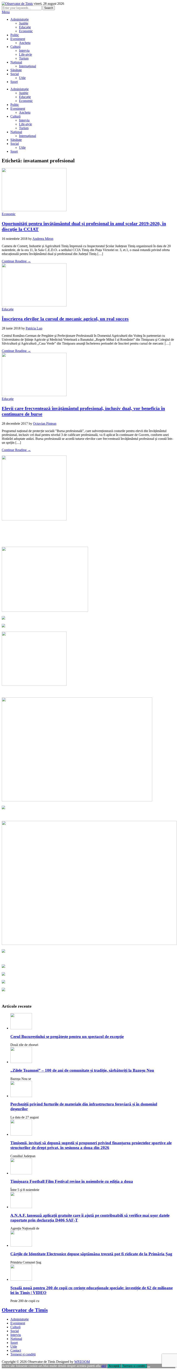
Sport (14, 82)
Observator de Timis (25, 1310)
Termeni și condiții (23, 1354)
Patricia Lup (34, 328)
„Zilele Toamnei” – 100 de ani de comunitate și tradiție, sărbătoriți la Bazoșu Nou (82, 1070)
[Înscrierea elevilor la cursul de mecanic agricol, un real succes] (34, 305)
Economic (26, 31)
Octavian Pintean (44, 423)
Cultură (15, 46)
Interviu (24, 50)
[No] (148, 1367)
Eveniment (17, 39)
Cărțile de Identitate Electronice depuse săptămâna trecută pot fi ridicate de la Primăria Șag (91, 1254)
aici (103, 1366)
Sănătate (16, 70)
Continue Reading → (16, 261)
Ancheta (24, 43)
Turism (23, 58)
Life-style (25, 54)
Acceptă (114, 1366)
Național (16, 62)
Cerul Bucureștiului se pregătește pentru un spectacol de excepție (67, 1036)
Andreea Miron (42, 238)
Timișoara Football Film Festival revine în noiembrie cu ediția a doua (71, 1181)
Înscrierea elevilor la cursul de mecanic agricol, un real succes (65, 318)
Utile (22, 78)
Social (14, 74)
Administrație (19, 19)
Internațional (27, 66)
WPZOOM (82, 1362)
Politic (14, 35)
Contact (15, 1350)
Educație (25, 27)
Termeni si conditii (134, 1366)
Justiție (23, 23)
